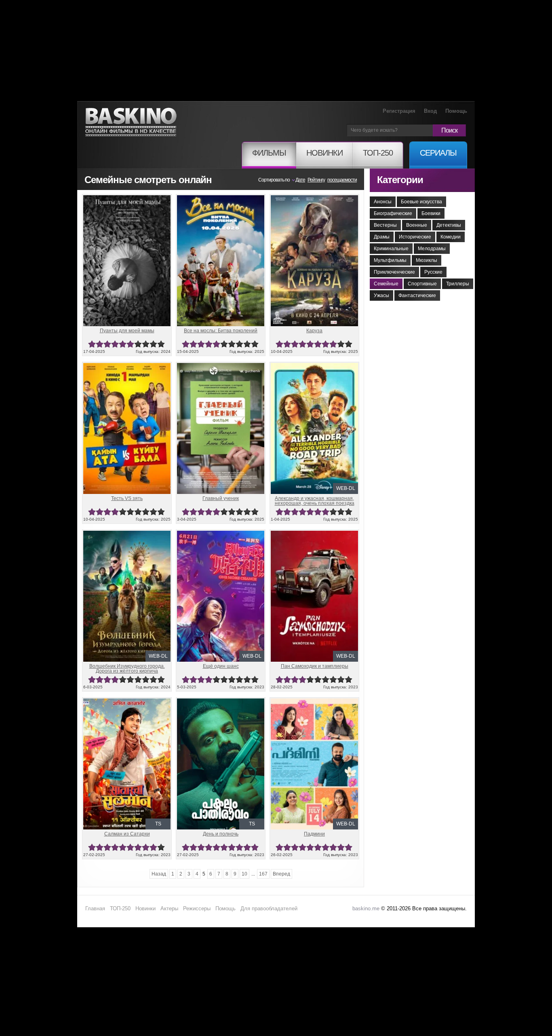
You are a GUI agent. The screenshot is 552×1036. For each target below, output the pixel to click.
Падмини (314, 834)
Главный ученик (220, 498)
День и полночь (220, 834)
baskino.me (365, 908)
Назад (159, 874)
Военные (416, 225)
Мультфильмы (390, 260)
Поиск (449, 130)
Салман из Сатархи (127, 834)
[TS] (127, 702)
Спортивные (422, 284)
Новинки (145, 908)
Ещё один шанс (221, 666)
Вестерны (385, 225)
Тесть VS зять (127, 498)
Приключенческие (394, 272)
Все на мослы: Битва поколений (220, 330)
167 (263, 874)
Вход (430, 111)
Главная (95, 908)
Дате (300, 180)
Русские (433, 272)
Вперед (281, 874)
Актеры (169, 908)
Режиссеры (197, 908)
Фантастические (417, 295)
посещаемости (342, 180)
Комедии (450, 237)
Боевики (430, 213)
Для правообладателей (268, 908)
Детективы (448, 225)
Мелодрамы (432, 248)
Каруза (314, 330)
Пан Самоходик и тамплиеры (314, 666)
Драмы (382, 237)
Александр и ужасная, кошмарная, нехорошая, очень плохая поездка (314, 501)
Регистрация (399, 111)
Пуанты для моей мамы (127, 330)
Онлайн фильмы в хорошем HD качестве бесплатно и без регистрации (131, 122)
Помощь (456, 111)
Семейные (386, 284)
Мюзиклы (426, 260)
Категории (400, 179)
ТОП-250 (120, 908)
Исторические (415, 237)
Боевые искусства (421, 202)
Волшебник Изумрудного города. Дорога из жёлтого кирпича (127, 668)
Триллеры (457, 284)
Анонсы (383, 202)
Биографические (393, 213)
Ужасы (381, 295)
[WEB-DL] (314, 366)
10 (161, 344)
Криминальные (391, 248)
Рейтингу (316, 180)
